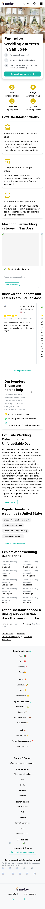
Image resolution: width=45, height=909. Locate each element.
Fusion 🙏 (22, 690)
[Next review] (40, 333)
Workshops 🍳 (22, 723)
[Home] (8, 3)
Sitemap (22, 817)
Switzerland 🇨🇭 (17, 856)
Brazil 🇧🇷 (27, 856)
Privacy (22, 828)
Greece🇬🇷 (16, 856)
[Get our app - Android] (29, 843)
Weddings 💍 (22, 746)
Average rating (33, 96)
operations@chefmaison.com (23, 763)
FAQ (22, 812)
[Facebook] (19, 899)
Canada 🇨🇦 (18, 856)
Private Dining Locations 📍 (22, 741)
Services (21, 633)
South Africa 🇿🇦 (22, 856)
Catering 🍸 (22, 712)
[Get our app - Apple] (15, 843)
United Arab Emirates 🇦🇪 (24, 856)
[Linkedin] (25, 899)
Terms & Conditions (22, 823)
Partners (22, 796)
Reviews (22, 790)
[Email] (31, 899)
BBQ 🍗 (23, 730)
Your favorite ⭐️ (22, 696)
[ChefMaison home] (22, 889)
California (28, 636)
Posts (22, 785)
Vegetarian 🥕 (22, 685)
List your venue (22, 834)
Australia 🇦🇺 (26, 856)
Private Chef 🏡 (22, 706)
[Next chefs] (40, 260)
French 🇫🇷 (22, 667)
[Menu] (41, 4)
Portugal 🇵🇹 (14, 856)
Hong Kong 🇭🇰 (29, 856)
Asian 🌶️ (22, 679)
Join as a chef (22, 807)
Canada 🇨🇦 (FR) (20, 856)
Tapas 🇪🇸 (22, 672)
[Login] (35, 4)
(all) (30, 651)
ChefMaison (7, 633)
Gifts (22, 779)
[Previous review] (4, 333)
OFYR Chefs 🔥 (22, 735)
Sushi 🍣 (22, 661)
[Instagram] (13, 899)
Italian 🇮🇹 (22, 656)
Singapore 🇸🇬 (30, 856)
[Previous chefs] (4, 260)
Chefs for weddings (11, 636)
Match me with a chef (22, 774)
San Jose (6, 639)
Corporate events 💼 (22, 717)
